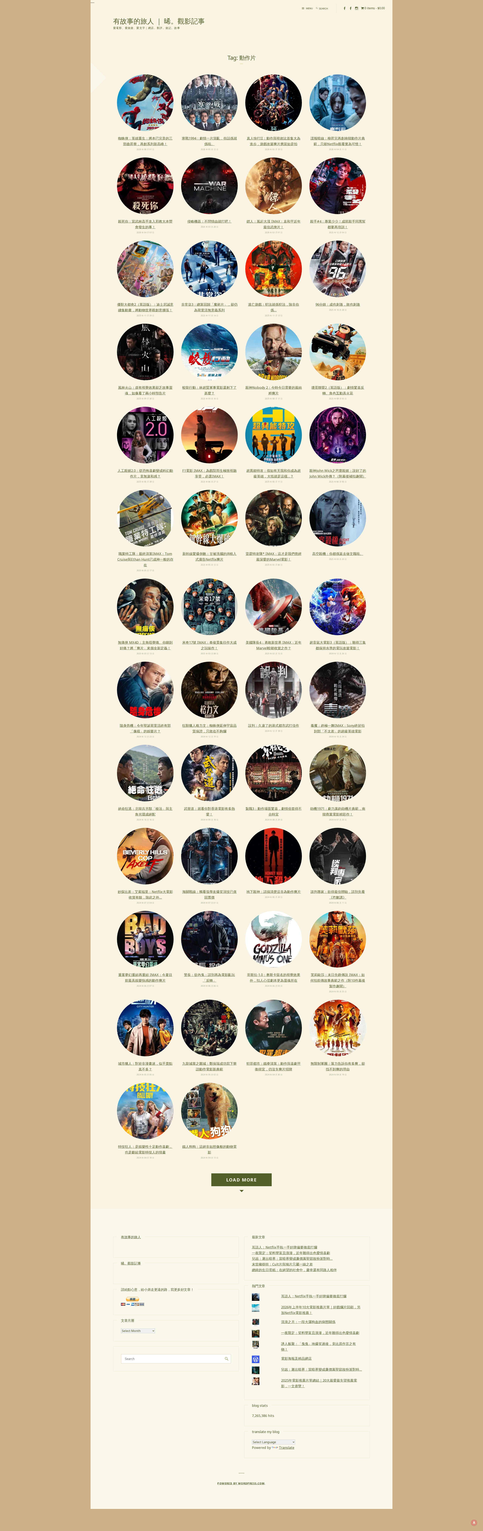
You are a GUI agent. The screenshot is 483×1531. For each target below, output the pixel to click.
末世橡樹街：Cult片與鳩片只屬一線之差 (282, 1264)
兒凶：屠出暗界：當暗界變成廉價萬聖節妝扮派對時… (292, 1258)
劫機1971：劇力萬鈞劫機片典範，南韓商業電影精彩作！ (337, 811)
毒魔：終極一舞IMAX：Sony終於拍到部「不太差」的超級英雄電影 (338, 728)
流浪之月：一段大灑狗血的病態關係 (308, 1322)
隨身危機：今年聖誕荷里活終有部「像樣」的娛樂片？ (145, 728)
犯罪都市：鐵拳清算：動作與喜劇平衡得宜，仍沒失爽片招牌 (273, 1066)
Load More (241, 1180)
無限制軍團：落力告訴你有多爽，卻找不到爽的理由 (338, 1066)
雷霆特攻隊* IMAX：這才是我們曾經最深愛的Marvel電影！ (273, 556)
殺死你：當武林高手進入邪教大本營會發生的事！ (145, 224)
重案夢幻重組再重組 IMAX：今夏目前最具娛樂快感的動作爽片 (145, 977)
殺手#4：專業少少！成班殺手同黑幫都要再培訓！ (337, 224)
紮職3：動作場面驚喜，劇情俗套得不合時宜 (273, 811)
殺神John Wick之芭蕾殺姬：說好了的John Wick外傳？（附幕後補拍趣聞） (337, 473)
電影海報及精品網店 (296, 1358)
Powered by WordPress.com (241, 1483)
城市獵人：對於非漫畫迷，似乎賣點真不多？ (145, 1066)
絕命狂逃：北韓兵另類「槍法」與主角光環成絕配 (145, 811)
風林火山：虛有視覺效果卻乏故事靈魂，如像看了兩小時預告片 (145, 390)
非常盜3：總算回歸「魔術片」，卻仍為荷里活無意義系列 (209, 307)
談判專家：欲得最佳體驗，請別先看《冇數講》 (338, 894)
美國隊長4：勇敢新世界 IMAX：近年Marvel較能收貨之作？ (273, 645)
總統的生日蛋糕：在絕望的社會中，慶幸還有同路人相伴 (294, 1270)
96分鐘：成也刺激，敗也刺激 (337, 304)
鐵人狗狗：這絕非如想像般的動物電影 (209, 1149)
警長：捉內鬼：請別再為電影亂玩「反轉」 (209, 977)
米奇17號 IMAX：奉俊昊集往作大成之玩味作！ (209, 645)
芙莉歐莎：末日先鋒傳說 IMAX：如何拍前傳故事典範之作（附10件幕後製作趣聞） (337, 980)
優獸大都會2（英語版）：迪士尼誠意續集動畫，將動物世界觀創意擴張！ (145, 307)
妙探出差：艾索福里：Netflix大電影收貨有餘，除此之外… (145, 894)
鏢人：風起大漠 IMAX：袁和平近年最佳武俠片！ (274, 224)
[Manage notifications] (474, 1523)
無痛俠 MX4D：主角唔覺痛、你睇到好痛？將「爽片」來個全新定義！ (145, 645)
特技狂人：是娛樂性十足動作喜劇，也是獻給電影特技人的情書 (145, 1149)
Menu (309, 8)
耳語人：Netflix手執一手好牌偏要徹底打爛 (284, 1247)
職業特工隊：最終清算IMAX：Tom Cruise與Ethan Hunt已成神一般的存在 (145, 559)
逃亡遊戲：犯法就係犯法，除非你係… (273, 307)
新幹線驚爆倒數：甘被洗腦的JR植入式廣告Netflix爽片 (209, 556)
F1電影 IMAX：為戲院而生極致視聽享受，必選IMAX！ (209, 473)
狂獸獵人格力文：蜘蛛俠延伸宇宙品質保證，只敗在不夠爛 (209, 728)
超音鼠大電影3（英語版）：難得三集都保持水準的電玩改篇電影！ (338, 645)
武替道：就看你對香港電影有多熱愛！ (209, 811)
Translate (286, 1447)
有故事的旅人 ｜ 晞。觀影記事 (159, 21)
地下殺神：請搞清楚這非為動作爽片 (273, 891)
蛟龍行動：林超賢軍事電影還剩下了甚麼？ (209, 390)
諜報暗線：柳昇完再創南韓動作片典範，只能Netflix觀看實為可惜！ (338, 141)
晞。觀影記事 (131, 1263)
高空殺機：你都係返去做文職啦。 (337, 553)
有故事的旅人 (131, 1237)
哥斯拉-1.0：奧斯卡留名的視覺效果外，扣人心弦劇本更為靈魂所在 (273, 977)
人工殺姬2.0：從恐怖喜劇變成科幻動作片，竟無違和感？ (145, 473)
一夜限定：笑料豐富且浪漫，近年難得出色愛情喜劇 (291, 1253)
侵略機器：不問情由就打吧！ (209, 221)
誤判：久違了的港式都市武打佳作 (273, 725)
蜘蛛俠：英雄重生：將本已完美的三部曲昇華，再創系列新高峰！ (145, 141)
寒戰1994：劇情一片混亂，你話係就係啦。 (209, 141)
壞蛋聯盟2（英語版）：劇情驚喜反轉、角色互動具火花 (337, 390)
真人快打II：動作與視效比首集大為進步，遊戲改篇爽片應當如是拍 (273, 141)
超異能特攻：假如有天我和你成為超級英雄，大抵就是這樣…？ (273, 473)
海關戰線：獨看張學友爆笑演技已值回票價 (209, 894)
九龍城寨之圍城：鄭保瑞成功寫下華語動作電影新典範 (209, 1066)
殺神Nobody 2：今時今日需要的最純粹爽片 (273, 390)
